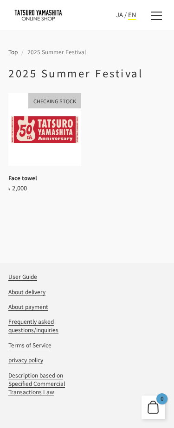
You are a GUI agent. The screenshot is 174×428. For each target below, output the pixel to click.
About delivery (26, 292)
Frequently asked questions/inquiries (33, 325)
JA (119, 14)
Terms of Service (30, 345)
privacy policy (25, 360)
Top (13, 52)
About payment (28, 306)
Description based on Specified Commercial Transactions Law (36, 383)
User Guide (22, 276)
